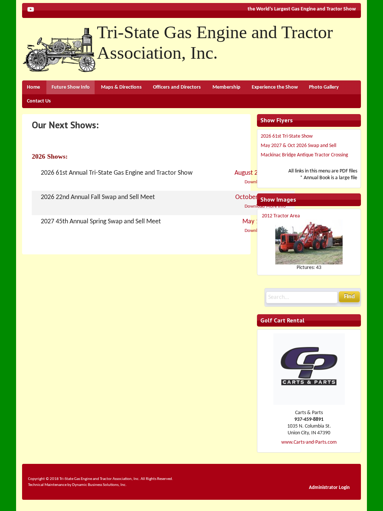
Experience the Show (275, 87)
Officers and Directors (177, 87)
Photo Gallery (324, 87)
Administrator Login (329, 487)
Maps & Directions (121, 87)
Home (33, 87)
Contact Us (39, 101)
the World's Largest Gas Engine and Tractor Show (302, 9)
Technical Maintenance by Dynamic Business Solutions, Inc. (77, 485)
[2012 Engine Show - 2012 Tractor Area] (309, 242)
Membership (226, 87)
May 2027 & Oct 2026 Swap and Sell (298, 146)
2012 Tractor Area (281, 216)
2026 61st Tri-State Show (287, 136)
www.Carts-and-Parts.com (309, 442)
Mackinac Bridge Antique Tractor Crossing (304, 155)
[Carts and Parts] (309, 403)
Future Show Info (71, 87)
